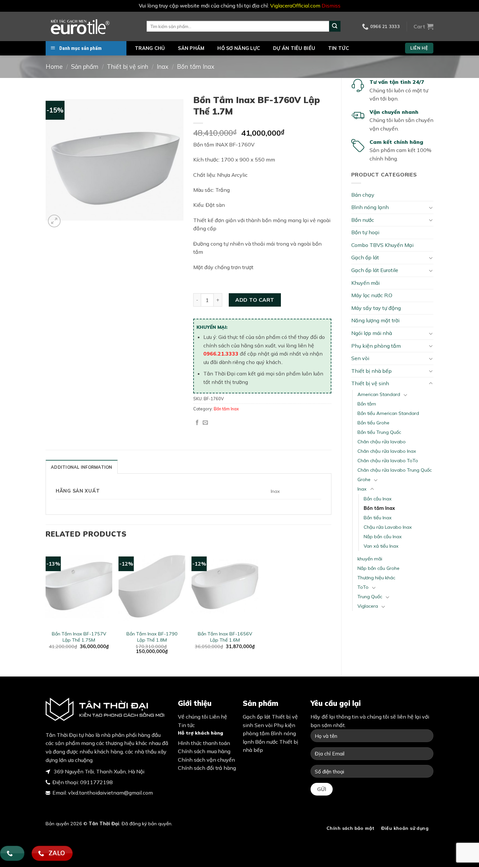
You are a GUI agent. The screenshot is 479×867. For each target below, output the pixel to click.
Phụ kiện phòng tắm (376, 345)
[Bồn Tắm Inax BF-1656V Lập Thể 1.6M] (225, 587)
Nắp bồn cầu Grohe (378, 568)
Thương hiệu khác (376, 578)
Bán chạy (362, 194)
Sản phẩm (191, 48)
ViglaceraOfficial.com (295, 5)
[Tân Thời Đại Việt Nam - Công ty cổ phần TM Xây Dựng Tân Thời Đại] (91, 26)
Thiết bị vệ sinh (127, 66)
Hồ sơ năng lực (238, 48)
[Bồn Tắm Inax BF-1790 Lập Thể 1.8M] (152, 587)
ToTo (363, 587)
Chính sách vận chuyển (206, 759)
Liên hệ (218, 716)
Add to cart (254, 300)
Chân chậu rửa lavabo (381, 442)
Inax (162, 66)
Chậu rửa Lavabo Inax (388, 527)
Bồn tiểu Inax (378, 518)
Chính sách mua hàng (204, 751)
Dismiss (331, 5)
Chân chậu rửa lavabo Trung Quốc (394, 470)
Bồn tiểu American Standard (388, 413)
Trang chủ (150, 48)
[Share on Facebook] (197, 423)
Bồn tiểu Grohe (373, 423)
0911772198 (96, 782)
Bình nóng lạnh (370, 207)
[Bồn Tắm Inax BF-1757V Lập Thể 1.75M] (79, 587)
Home (54, 66)
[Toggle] (430, 207)
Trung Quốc (369, 597)
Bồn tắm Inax (195, 66)
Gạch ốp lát (365, 257)
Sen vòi (360, 358)
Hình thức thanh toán (204, 743)
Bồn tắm (366, 404)
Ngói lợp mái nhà (371, 333)
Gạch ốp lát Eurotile (374, 270)
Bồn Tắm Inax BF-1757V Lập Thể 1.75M (79, 637)
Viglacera (367, 606)
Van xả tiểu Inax (381, 546)
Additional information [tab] (81, 467)
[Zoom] (54, 221)
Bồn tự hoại (365, 232)
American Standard (378, 394)
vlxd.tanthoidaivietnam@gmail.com (110, 792)
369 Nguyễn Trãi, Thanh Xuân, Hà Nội (98, 771)
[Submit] (334, 26)
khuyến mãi (369, 559)
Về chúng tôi (193, 716)
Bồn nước (362, 220)
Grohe (363, 479)
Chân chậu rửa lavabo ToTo (387, 461)
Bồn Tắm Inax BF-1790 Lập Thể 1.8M (152, 637)
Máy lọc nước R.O (371, 295)
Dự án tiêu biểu (294, 48)
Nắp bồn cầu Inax (383, 537)
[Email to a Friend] (205, 423)
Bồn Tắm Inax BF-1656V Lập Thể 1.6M (225, 637)
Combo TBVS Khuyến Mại (382, 245)
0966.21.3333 (221, 353)
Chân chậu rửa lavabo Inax (386, 451)
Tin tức (338, 48)
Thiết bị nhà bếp (371, 371)
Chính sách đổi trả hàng (207, 768)
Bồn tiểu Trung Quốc (379, 432)
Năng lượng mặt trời (375, 320)
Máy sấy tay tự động (376, 308)
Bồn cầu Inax (378, 499)
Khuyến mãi (365, 283)
